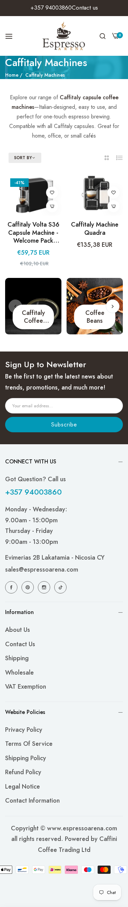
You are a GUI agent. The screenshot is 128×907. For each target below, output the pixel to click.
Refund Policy (23, 772)
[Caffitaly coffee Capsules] (33, 306)
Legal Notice (22, 786)
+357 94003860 (33, 491)
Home (11, 75)
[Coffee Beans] (95, 306)
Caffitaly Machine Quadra (94, 229)
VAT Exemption (25, 686)
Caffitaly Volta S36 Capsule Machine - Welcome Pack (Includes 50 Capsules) (33, 233)
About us (17, 629)
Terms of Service (29, 743)
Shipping (17, 658)
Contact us (20, 644)
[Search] (102, 35)
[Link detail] (12, 587)
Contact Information (32, 800)
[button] (52, 193)
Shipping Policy (25, 758)
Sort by (23, 158)
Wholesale (19, 672)
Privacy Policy (23, 729)
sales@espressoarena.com (41, 569)
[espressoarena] (64, 36)
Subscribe (64, 425)
